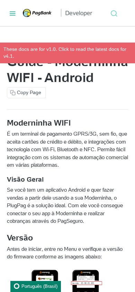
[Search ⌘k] (113, 13)
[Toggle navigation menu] (12, 13)
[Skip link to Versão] (4, 238)
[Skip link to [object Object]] (4, 123)
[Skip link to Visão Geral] (4, 179)
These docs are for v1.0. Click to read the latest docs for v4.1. (64, 52)
